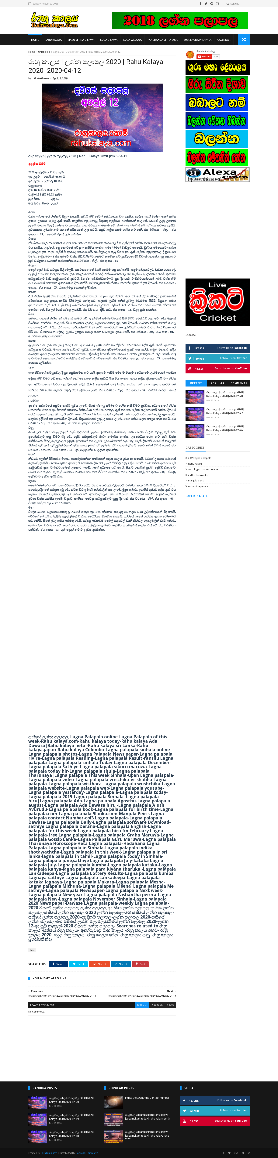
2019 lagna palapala (199, 458)
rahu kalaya (53, 39)
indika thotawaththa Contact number (147, 1097)
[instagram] (217, 3)
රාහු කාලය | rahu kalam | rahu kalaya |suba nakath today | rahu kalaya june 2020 (147, 1135)
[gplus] (236, 1153)
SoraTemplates (49, 1153)
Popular (217, 383)
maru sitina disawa (81, 39)
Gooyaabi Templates (86, 1153)
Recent (196, 383)
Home (35, 39)
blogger (142, 1005)
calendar (224, 39)
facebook (157, 1005)
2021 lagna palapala (197, 39)
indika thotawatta (198, 475)
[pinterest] (211, 3)
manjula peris (196, 480)
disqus (170, 1005)
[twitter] (205, 3)
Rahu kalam (195, 463)
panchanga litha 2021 (163, 39)
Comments (239, 383)
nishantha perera (198, 486)
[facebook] (201, 3)
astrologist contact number (203, 469)
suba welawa (132, 39)
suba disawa (108, 39)
